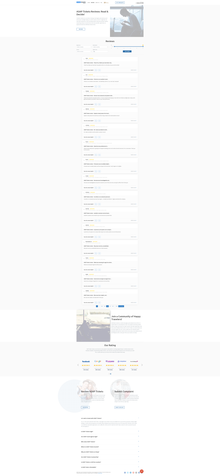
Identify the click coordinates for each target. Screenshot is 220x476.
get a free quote (120, 2)
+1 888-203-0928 (140, 3)
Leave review (85, 407)
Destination (95, 45)
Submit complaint (120, 407)
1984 (117, 306)
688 (102, 306)
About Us (97, 2)
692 (113, 306)
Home (89, 2)
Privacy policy (100, 473)
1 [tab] (109, 373)
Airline (77, 49)
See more (81, 29)
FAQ (101, 2)
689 (104, 306)
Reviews (92, 2)
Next (142, 365)
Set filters (127, 51)
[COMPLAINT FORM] (142, 471)
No (99, 70)
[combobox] (84, 47)
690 (107, 306)
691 (110, 306)
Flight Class (95, 49)
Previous (78, 365)
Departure (78, 45)
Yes (95, 70)
